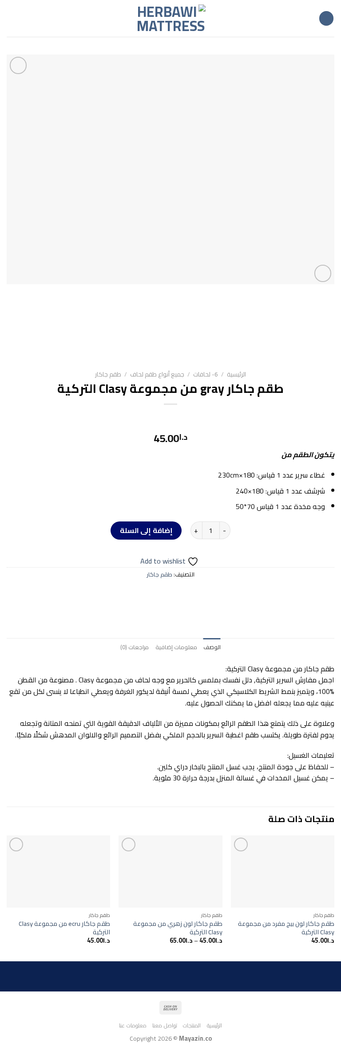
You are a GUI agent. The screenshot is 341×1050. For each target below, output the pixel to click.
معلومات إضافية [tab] (176, 647)
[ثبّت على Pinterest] (146, 594)
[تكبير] (323, 273)
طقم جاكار (108, 374)
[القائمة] (326, 18)
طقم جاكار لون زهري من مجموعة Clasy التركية (177, 928)
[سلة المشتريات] (11, 18)
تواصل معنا (164, 1025)
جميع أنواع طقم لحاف (157, 374)
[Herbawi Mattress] (170, 18)
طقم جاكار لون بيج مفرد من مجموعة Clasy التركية (286, 928)
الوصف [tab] (212, 647)
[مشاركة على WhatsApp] (210, 594)
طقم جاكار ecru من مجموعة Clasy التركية (64, 928)
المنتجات (192, 1025)
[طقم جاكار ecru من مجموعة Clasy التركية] (58, 871)
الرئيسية (236, 374)
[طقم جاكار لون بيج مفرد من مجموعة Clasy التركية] (282, 871)
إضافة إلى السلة (146, 530)
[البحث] (25, 18)
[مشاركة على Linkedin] (130, 594)
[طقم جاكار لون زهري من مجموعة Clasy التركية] (170, 871)
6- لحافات (205, 374)
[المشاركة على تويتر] (178, 594)
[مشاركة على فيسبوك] (194, 594)
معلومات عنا (133, 1025)
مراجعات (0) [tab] (134, 647)
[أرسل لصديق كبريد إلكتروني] (162, 594)
